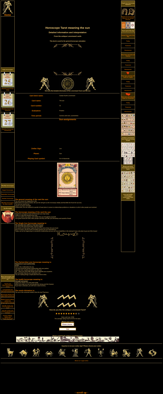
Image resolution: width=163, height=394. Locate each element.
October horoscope (7, 198)
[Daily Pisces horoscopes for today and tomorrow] (152, 356)
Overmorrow (128, 50)
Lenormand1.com (7, 290)
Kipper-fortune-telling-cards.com (7, 301)
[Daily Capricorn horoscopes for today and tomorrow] (127, 356)
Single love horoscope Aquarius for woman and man (128, 18)
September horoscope (7, 194)
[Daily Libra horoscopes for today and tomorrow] (88, 356)
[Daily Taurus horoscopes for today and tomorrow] (23, 356)
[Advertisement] (7, 41)
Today (128, 41)
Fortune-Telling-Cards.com (7, 317)
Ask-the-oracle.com (7, 311)
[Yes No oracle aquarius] (8, 223)
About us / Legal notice (81, 360)
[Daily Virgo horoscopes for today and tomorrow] (75, 356)
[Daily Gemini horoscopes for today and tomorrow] (36, 356)
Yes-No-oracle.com (7, 306)
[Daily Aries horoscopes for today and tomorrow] (10, 356)
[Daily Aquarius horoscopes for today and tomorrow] (139, 356)
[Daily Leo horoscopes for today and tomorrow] (62, 356)
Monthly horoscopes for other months (8, 203)
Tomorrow (128, 45)
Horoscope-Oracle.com (7, 295)
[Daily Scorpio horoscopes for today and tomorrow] (101, 356)
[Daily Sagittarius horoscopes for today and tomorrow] (114, 356)
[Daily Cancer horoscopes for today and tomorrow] (49, 356)
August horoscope (7, 190)
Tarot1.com (7, 285)
